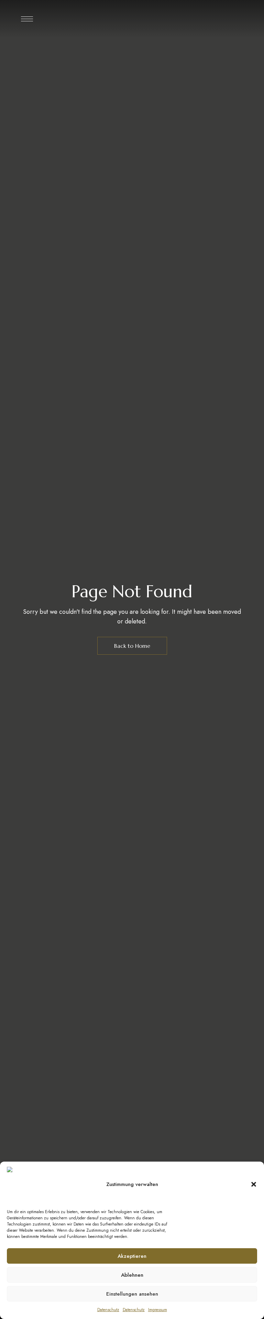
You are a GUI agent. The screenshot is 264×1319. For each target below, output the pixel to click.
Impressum (157, 1310)
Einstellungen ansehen (132, 1294)
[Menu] (27, 18)
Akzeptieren (132, 1256)
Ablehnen (132, 1275)
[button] (253, 1184)
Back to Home (132, 645)
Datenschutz (108, 1310)
